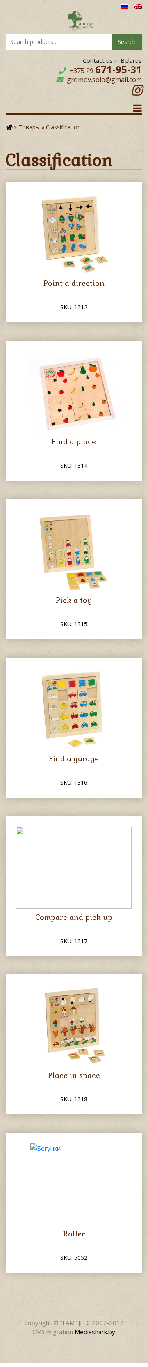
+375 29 (105, 70)
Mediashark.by (95, 1332)
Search (127, 42)
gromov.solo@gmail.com (104, 79)
